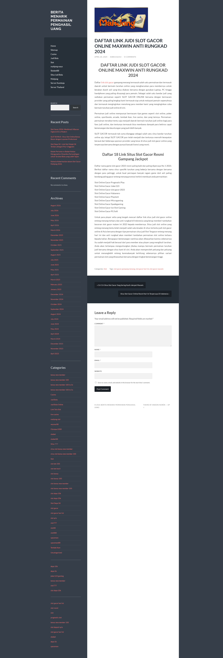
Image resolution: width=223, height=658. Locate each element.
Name (98, 350)
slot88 (53, 528)
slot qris (54, 518)
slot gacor (54, 508)
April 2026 (55, 225)
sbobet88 (54, 439)
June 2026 (55, 215)
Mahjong (54, 79)
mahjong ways (57, 66)
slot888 (54, 533)
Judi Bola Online (57, 404)
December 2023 (57, 344)
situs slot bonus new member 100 (63, 454)
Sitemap (54, 50)
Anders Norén (158, 405)
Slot (52, 62)
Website (98, 371)
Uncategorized (56, 553)
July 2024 (54, 319)
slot (52, 613)
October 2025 (56, 245)
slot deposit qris (57, 627)
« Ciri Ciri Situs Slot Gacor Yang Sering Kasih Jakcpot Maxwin (120, 285)
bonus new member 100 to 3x (62, 385)
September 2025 (57, 250)
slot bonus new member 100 (61, 488)
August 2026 (56, 205)
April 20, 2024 (101, 57)
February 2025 (56, 284)
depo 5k (54, 571)
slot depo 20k (56, 498)
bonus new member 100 (60, 380)
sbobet (53, 434)
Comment (99, 324)
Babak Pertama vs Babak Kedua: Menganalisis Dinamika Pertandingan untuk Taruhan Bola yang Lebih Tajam (65, 154)
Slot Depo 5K (56, 503)
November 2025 (57, 240)
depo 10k (54, 566)
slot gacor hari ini (57, 513)
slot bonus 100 (56, 478)
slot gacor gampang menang (124, 269)
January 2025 (56, 289)
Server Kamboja (58, 83)
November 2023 (57, 348)
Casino (53, 54)
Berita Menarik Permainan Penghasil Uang (61, 20)
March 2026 (55, 230)
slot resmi (54, 608)
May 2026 (55, 220)
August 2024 (56, 314)
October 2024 (56, 304)
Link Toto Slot (56, 409)
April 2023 (55, 353)
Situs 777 (54, 444)
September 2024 (57, 309)
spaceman (54, 538)
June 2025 (55, 265)
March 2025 (55, 280)
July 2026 (54, 210)
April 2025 (55, 275)
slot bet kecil (55, 469)
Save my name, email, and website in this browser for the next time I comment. (124, 383)
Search (54, 103)
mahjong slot (55, 419)
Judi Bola (54, 58)
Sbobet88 (55, 70)
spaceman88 (55, 543)
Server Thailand (57, 87)
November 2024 (57, 299)
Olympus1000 (56, 429)
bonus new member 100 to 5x (62, 390)
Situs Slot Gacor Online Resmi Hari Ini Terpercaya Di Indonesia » (144, 294)
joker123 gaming (57, 576)
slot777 (54, 523)
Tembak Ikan (55, 548)
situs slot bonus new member (62, 449)
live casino (55, 414)
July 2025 (54, 260)
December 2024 (57, 294)
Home (53, 46)
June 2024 (55, 324)
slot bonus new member (60, 483)
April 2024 (55, 334)
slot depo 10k (56, 493)
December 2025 (57, 235)
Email (98, 360)
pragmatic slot (56, 617)
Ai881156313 (115, 57)
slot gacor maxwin (156, 269)
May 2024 (55, 329)
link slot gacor (107, 82)
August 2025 (56, 255)
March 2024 (55, 339)
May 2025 (55, 270)
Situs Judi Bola (57, 75)
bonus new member (58, 375)
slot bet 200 (55, 464)
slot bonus (54, 474)
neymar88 (55, 424)
